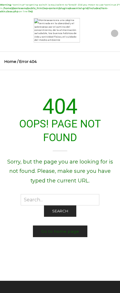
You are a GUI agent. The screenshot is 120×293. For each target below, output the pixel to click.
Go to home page (60, 231)
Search (60, 211)
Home (10, 61)
